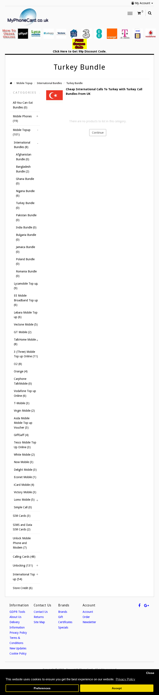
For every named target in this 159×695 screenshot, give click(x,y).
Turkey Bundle (74, 83)
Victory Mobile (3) (25, 492)
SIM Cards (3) (21, 515)
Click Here (60, 51)
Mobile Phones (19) (22, 118)
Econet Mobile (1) (25, 477)
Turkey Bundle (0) (25, 205)
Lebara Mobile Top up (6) (25, 315)
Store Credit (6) (23, 588)
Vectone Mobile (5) (26, 324)
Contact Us (41, 611)
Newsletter (89, 622)
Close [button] (150, 673)
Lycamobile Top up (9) (26, 286)
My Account (142, 3)
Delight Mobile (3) (25, 469)
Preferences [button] (42, 688)
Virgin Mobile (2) (24, 410)
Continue (98, 132)
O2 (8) (18, 364)
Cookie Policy (18, 653)
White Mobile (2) (24, 454)
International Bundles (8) (22, 145)
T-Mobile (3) (21, 403)
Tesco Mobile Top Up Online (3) (25, 445)
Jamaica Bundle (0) (25, 249)
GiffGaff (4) (21, 435)
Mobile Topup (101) (21, 132)
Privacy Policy (18, 632)
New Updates (18, 648)
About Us (15, 617)
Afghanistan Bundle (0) (23, 157)
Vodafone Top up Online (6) (25, 393)
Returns (39, 617)
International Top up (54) (24, 577)
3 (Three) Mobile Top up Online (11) (26, 354)
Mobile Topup (25, 83)
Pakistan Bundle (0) (26, 217)
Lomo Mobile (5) (24, 499)
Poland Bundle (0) (25, 261)
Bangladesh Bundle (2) (23, 169)
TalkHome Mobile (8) (25, 342)
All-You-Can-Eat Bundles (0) (23, 105)
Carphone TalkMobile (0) (23, 381)
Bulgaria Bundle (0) (26, 237)
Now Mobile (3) (23, 462)
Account (88, 611)
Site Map (39, 622)
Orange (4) (21, 371)
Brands (62, 611)
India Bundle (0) (26, 227)
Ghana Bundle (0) (25, 181)
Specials (63, 627)
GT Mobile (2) (22, 332)
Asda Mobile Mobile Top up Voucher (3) (23, 423)
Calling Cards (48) (24, 556)
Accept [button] (117, 688)
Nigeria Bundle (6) (25, 193)
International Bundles (49, 83)
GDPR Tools (17, 611)
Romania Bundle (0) (26, 274)
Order (86, 617)
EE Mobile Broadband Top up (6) (26, 300)
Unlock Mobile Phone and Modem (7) (22, 543)
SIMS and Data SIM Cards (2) (22, 527)
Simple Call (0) (23, 507)
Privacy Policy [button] (125, 679)
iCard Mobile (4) (24, 484)
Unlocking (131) (23, 565)
